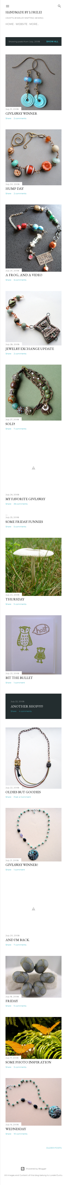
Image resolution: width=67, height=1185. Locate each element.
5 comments (20, 526)
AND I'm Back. (17, 940)
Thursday (14, 599)
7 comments (20, 428)
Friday (11, 1001)
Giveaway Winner (21, 113)
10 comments (20, 1133)
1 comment (19, 682)
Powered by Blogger (36, 1168)
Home (9, 24)
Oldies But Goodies (23, 792)
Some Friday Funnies (24, 521)
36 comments (20, 504)
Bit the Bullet (19, 677)
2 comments (20, 118)
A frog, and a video (23, 275)
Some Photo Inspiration (28, 1062)
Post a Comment (22, 797)
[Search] (59, 5)
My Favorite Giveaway (25, 499)
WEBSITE (21, 24)
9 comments (20, 604)
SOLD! (10, 424)
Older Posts (54, 1148)
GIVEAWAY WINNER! (21, 864)
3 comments (20, 1067)
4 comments (25, 711)
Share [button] (8, 118)
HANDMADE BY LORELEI (23, 12)
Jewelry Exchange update (29, 348)
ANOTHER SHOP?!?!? (27, 706)
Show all (52, 41)
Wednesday (15, 1129)
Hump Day (14, 188)
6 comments (20, 280)
